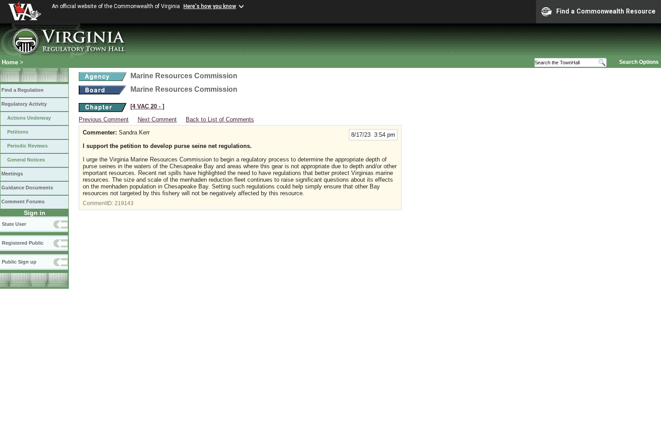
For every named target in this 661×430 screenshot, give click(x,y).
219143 (124, 203)
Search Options (639, 62)
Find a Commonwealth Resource (606, 11)
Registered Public (23, 243)
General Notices (26, 159)
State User (14, 224)
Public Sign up (19, 261)
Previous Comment (104, 119)
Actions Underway (29, 118)
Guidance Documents (27, 187)
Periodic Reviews (27, 145)
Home (10, 62)
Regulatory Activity (24, 104)
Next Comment (157, 119)
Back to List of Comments (220, 119)
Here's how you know (209, 6)
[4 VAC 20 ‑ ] (147, 106)
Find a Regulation (22, 90)
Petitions (17, 131)
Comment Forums (23, 201)
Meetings (12, 173)
